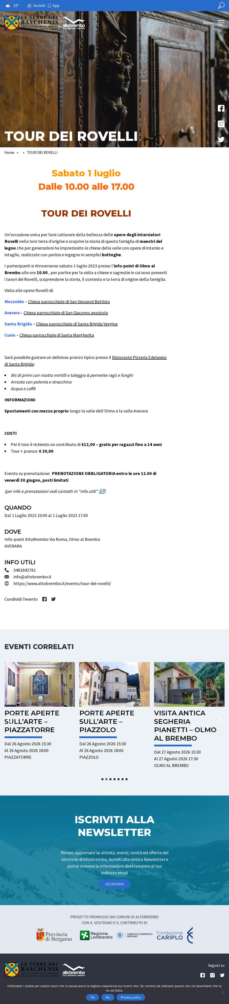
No (108, 997)
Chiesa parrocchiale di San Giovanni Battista (69, 301)
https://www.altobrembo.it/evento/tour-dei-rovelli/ (62, 583)
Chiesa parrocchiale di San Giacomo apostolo (66, 312)
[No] (223, 992)
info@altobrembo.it (32, 576)
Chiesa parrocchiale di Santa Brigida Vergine (77, 324)
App (56, 5)
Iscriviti (39, 5)
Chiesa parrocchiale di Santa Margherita (56, 335)
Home (9, 152)
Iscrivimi (114, 884)
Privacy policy (131, 997)
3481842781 (24, 570)
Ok (93, 997)
